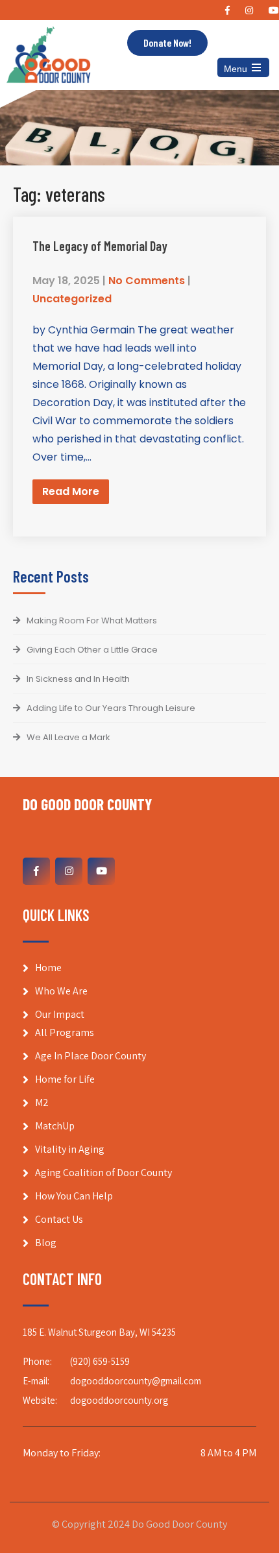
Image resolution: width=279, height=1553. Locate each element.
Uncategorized (72, 298)
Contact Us (59, 1219)
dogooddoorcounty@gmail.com (135, 1381)
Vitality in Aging (69, 1149)
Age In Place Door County (90, 1056)
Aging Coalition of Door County (103, 1172)
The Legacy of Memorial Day (99, 246)
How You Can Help (74, 1196)
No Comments (146, 280)
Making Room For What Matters (92, 620)
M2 (42, 1102)
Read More (70, 491)
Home (48, 967)
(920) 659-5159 (100, 1361)
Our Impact (59, 1014)
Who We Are (61, 991)
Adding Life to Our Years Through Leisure (111, 708)
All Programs (64, 1032)
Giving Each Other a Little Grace (92, 650)
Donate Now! (167, 42)
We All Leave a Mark (68, 737)
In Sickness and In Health (78, 679)
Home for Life (65, 1079)
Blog (45, 1242)
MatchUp (55, 1126)
